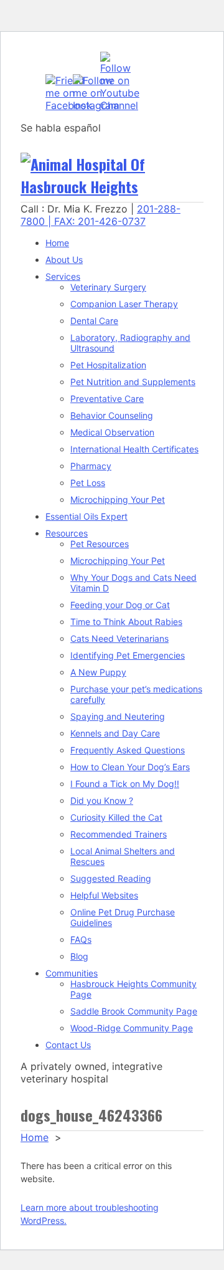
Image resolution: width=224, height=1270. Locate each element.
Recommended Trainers (118, 834)
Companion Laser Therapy (124, 303)
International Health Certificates (134, 449)
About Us (64, 259)
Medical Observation (112, 432)
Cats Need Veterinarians (119, 638)
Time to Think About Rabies (126, 621)
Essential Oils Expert (86, 516)
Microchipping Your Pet (117, 499)
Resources (66, 533)
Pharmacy (90, 466)
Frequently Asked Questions (127, 750)
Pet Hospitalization (108, 365)
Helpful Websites (104, 895)
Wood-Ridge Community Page (131, 1028)
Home (57, 242)
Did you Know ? (101, 800)
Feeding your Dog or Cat (120, 604)
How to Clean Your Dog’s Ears (130, 767)
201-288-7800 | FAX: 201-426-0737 (100, 215)
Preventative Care (107, 398)
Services (62, 276)
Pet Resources (99, 543)
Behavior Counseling (111, 415)
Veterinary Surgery (108, 287)
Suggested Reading (110, 878)
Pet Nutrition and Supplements (132, 381)
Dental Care (94, 320)
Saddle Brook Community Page (133, 1011)
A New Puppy (98, 672)
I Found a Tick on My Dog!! (124, 783)
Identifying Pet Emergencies (127, 655)
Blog (79, 956)
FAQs (80, 939)
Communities (71, 973)
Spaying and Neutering (117, 716)
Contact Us (68, 1044)
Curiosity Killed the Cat (116, 817)
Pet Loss (87, 482)
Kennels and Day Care (115, 733)
